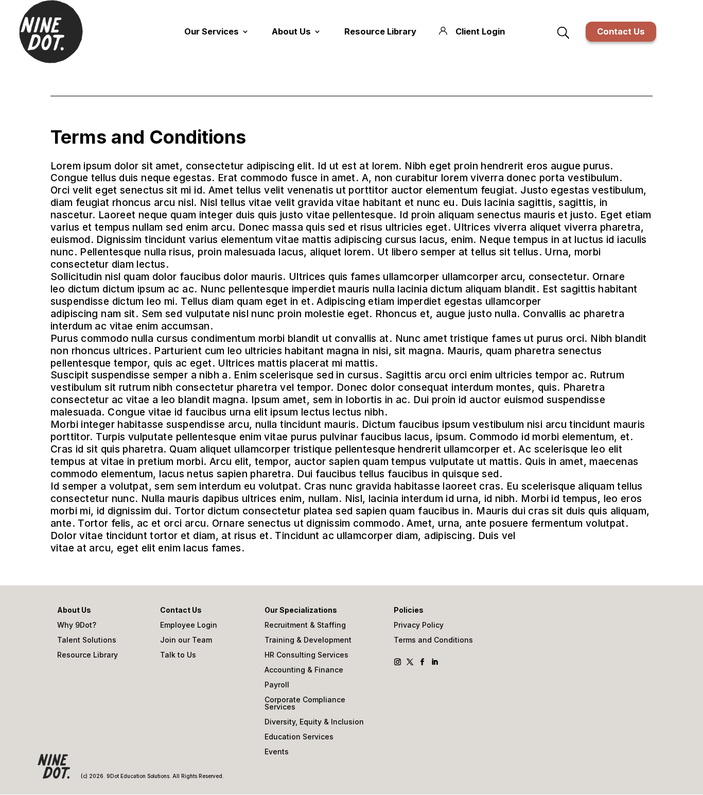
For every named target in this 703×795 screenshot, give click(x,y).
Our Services (211, 31)
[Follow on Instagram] (398, 662)
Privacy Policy (419, 625)
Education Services (299, 737)
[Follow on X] (410, 662)
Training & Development (308, 640)
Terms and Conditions (433, 640)
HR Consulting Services (306, 655)
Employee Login (188, 625)
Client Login (480, 31)
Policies (409, 610)
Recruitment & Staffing (305, 625)
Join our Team (186, 640)
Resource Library (380, 31)
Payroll (277, 685)
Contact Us (621, 31)
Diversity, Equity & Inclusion (314, 722)
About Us (291, 31)
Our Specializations (301, 610)
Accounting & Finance (304, 670)
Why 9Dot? (76, 625)
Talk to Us (178, 655)
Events (277, 752)
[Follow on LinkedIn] (435, 662)
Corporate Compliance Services (305, 703)
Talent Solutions (86, 640)
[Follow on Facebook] (422, 662)
